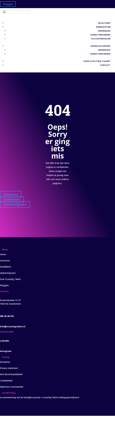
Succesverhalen (101, 38)
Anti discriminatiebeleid (11, 374)
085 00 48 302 (7, 316)
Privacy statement (9, 368)
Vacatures (104, 23)
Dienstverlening (100, 34)
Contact (105, 65)
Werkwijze (104, 30)
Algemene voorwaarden (11, 386)
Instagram (5, 351)
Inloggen (8, 4)
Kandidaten (103, 27)
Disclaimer (5, 361)
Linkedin (4, 340)
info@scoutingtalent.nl (12, 326)
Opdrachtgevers (100, 46)
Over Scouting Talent (97, 61)
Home (3, 254)
